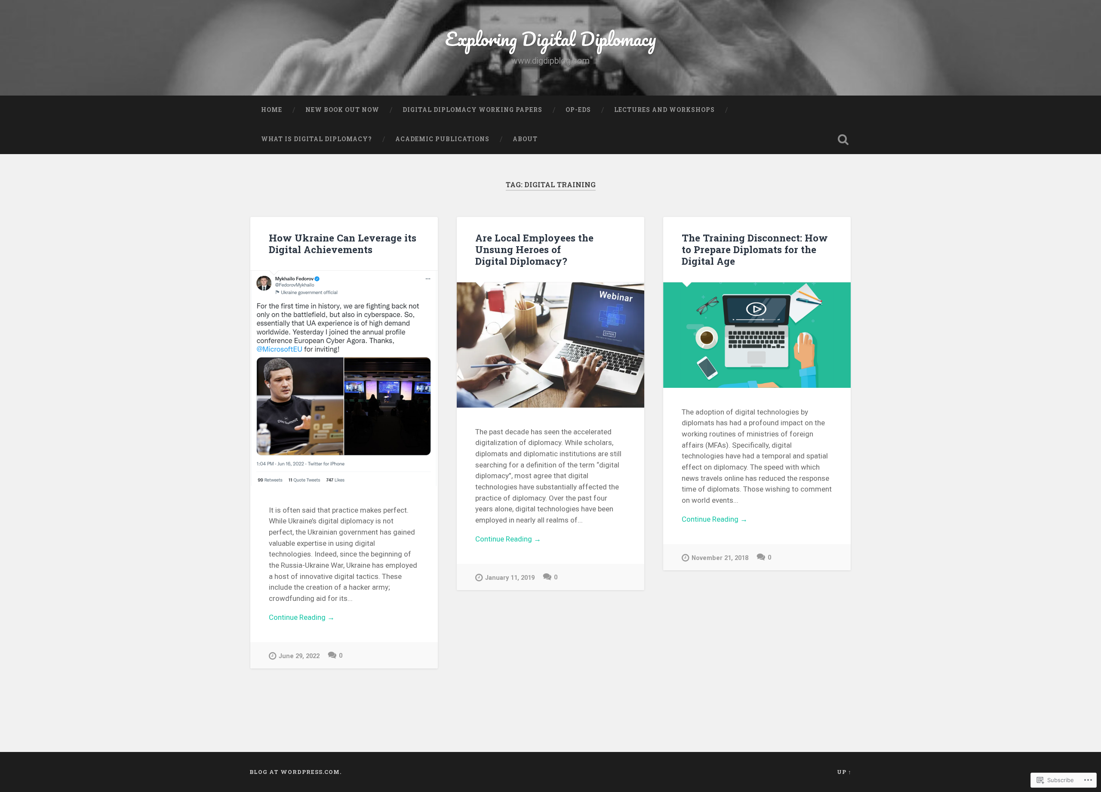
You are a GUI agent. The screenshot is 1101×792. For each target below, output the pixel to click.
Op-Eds (578, 110)
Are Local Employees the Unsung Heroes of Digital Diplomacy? (534, 249)
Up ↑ (844, 771)
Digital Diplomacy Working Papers (472, 110)
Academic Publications (442, 139)
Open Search (843, 139)
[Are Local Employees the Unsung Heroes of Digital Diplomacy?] (550, 345)
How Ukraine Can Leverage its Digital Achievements (342, 243)
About (525, 139)
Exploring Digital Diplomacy (550, 38)
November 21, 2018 (720, 558)
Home (271, 110)
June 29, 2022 (299, 656)
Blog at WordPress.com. (295, 771)
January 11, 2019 (510, 578)
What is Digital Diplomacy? (316, 139)
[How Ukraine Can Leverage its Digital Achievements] (344, 378)
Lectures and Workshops (664, 110)
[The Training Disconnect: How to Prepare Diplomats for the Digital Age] (757, 335)
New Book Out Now (342, 110)
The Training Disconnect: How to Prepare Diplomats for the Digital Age (755, 249)
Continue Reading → (302, 617)
